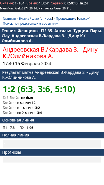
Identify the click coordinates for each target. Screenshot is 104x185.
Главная (9, 18)
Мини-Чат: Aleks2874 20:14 (18, 8)
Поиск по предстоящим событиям (30, 23)
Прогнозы (11, 152)
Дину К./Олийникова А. (50, 52)
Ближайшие (29, 18)
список (46, 18)
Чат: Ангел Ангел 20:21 (54, 8)
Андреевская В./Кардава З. (40, 49)
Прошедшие (66, 18)
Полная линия (15, 135)
